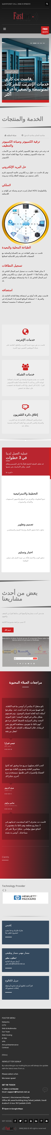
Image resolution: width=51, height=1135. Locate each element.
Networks (6, 1022)
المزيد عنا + (9, 472)
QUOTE (45, 30)
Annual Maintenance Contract (10, 1046)
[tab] (10, 135)
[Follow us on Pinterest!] (41, 1121)
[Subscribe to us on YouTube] (31, 1121)
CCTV (4, 1025)
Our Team (6, 1031)
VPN (3, 1041)
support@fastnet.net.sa (18, 1092)
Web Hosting (7, 1035)
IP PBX (4, 1038)
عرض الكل (8, 630)
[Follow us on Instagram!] (26, 1121)
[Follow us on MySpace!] (47, 1121)
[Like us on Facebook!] (15, 1121)
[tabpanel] (25, 70)
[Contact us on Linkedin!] (36, 1121)
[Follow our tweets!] (20, 1121)
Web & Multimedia (9, 1028)
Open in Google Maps (13, 1108)
